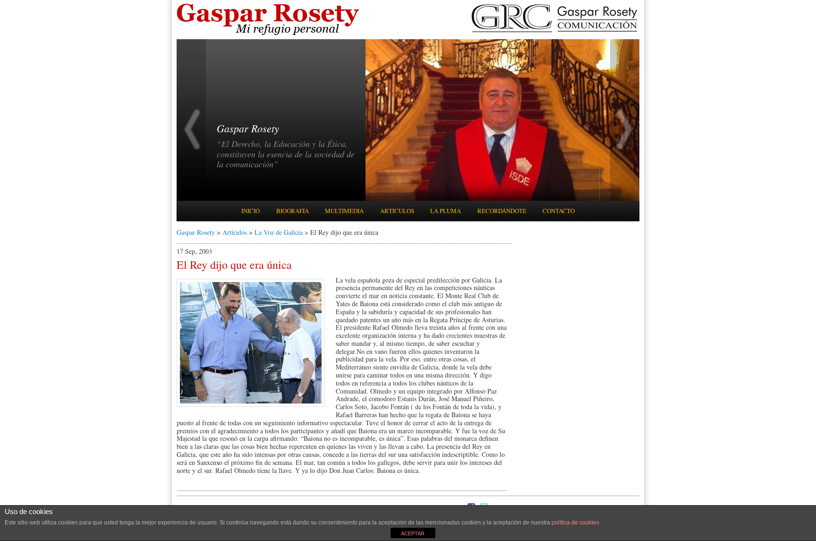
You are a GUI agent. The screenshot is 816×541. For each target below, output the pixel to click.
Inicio (250, 210)
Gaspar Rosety (196, 232)
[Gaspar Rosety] (269, 34)
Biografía (292, 210)
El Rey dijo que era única (234, 264)
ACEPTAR (413, 533)
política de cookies (575, 522)
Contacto (559, 210)
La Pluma (445, 210)
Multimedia (344, 210)
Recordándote (502, 210)
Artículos (397, 210)
